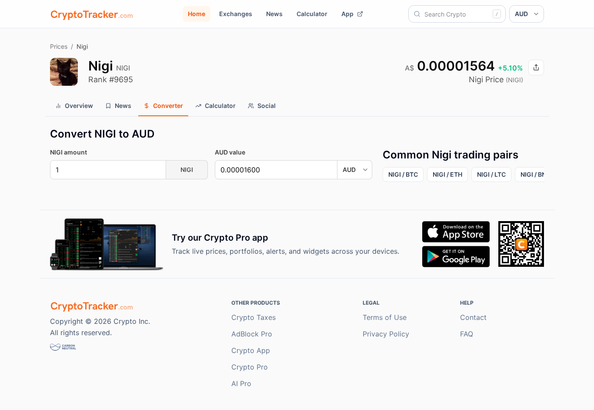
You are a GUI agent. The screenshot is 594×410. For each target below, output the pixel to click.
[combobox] (457, 14)
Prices (58, 46)
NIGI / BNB (535, 174)
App (347, 13)
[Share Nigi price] (536, 67)
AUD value (230, 152)
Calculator (312, 13)
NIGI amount (68, 152)
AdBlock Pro (251, 333)
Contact (473, 317)
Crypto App (250, 350)
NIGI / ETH (447, 174)
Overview (79, 105)
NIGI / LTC (491, 174)
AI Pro (241, 383)
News (274, 13)
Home (196, 13)
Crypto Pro (249, 367)
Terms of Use (385, 317)
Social (266, 105)
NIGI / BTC (403, 174)
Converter (168, 105)
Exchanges (235, 13)
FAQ (466, 333)
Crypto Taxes (253, 317)
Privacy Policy (386, 333)
